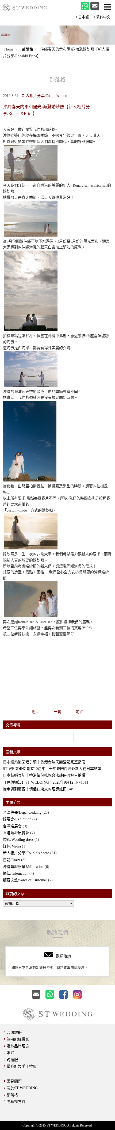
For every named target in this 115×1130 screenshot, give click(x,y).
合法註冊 (14, 1033)
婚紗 (10, 1053)
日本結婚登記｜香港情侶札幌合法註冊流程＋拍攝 (44, 775)
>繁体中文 (102, 17)
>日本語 (82, 17)
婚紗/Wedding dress (18, 840)
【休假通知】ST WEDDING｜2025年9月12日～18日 (45, 782)
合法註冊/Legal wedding (22, 812)
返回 (35, 712)
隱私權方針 (16, 1102)
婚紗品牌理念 (18, 1046)
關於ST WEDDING (22, 1088)
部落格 (27, 49)
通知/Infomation (15, 873)
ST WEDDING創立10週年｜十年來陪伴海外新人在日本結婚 (52, 769)
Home (8, 49)
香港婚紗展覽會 (16, 833)
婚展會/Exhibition (17, 819)
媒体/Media (12, 846)
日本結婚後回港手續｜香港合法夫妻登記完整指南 (44, 762)
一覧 (57, 712)
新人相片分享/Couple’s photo (26, 853)
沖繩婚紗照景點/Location (23, 867)
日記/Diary (11, 860)
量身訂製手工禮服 (22, 1066)
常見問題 (14, 1081)
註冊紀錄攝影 (18, 1039)
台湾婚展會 (12, 826)
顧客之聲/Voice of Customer (25, 880)
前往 (79, 712)
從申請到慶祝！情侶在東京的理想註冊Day (38, 789)
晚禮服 (12, 1060)
